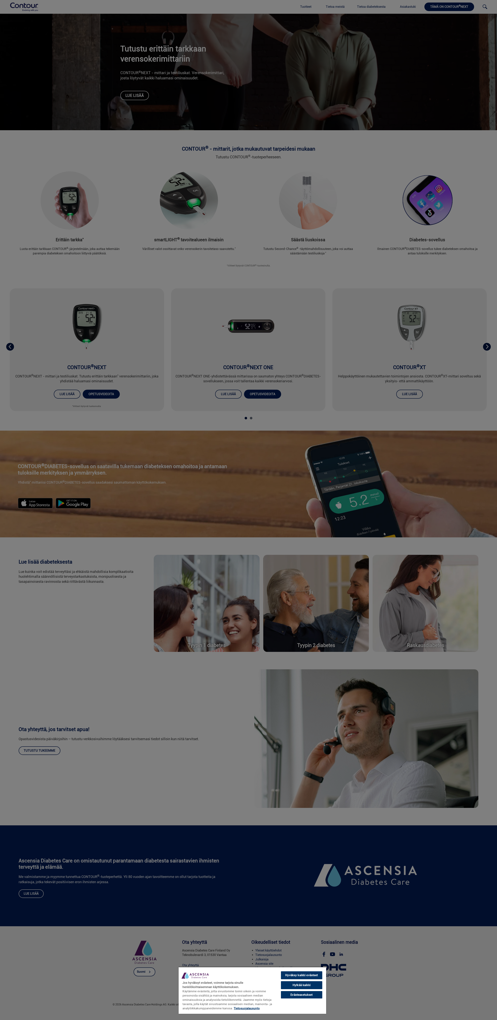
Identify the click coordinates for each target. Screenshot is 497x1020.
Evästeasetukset (301, 994)
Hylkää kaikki (302, 985)
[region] (252, 990)
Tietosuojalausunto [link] (247, 1008)
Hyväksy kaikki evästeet (301, 975)
